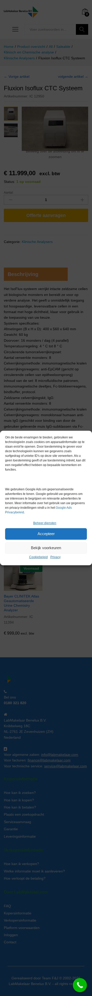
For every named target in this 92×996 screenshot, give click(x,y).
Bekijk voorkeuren (46, 548)
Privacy (55, 557)
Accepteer (46, 534)
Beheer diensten (44, 523)
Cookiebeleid (38, 557)
